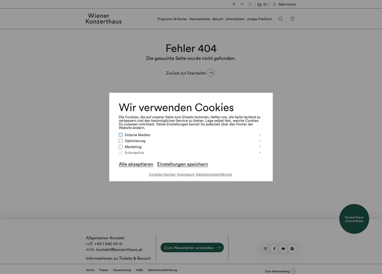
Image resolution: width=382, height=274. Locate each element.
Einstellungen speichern (182, 164)
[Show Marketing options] (260, 146)
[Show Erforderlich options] (260, 152)
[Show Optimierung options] (260, 140)
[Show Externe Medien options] (260, 134)
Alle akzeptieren (136, 164)
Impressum (186, 174)
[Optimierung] (120, 141)
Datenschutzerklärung (214, 174)
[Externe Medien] (120, 135)
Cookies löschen (162, 174)
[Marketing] (120, 146)
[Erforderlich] (120, 152)
